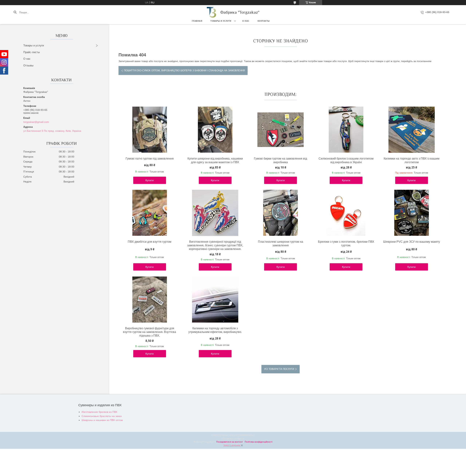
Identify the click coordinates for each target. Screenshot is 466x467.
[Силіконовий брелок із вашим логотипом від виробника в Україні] (346, 130)
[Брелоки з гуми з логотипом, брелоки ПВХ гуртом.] (346, 213)
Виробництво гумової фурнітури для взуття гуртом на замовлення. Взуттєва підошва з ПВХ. (149, 332)
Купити (149, 180)
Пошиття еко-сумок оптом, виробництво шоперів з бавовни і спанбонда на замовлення (184, 70)
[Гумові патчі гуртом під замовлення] (150, 130)
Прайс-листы (31, 52)
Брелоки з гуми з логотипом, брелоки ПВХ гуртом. (346, 243)
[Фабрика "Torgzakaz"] (212, 12)
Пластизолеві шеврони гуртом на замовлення (280, 243)
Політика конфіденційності (259, 442)
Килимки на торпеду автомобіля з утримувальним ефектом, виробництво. (215, 330)
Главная (197, 21)
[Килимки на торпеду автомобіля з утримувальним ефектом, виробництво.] (215, 299)
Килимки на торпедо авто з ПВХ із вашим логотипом (411, 160)
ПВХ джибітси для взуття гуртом (149, 241)
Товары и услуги (220, 21)
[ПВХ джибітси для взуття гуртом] (150, 213)
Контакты (264, 21)
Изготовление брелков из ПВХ (99, 411)
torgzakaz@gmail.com (36, 121)
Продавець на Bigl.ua (233, 438)
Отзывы (28, 65)
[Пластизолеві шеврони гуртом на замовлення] (280, 213)
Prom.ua (250, 435)
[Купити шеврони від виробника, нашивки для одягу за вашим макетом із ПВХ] (215, 130)
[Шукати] (15, 12)
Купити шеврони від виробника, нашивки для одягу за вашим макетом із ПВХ (215, 160)
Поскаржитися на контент (229, 442)
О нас (245, 21)
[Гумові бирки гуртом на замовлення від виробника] (280, 130)
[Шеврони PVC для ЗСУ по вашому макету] (411, 213)
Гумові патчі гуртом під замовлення (150, 158)
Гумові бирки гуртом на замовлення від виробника (280, 160)
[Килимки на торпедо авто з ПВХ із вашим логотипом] (411, 130)
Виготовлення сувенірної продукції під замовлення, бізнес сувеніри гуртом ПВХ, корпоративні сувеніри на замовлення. (215, 245)
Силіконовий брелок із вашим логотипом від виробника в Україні (346, 160)
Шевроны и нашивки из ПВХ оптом (102, 420)
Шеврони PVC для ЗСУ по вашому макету (411, 241)
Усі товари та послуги (279, 369)
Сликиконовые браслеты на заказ (102, 416)
